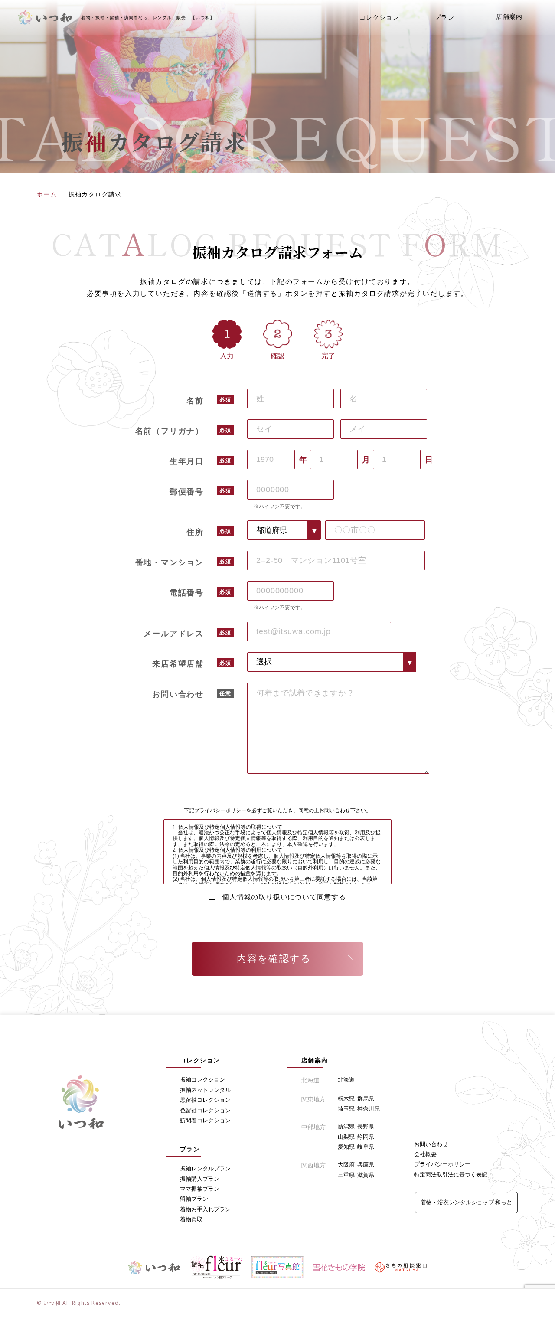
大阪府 (346, 1164)
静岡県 (365, 1137)
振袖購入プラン (199, 1179)
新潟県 (346, 1126)
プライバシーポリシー (442, 1164)
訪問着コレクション (205, 1120)
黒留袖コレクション (205, 1100)
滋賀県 (365, 1175)
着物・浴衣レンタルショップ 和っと (466, 1202)
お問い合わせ (178, 694)
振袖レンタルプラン (205, 1168)
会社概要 (425, 1154)
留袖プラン (194, 1199)
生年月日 (187, 461)
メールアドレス (174, 633)
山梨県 (346, 1137)
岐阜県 (365, 1146)
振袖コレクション (202, 1079)
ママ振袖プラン (199, 1189)
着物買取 (191, 1219)
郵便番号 (187, 491)
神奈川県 (368, 1108)
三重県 (346, 1175)
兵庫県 (365, 1164)
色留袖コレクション (205, 1110)
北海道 (346, 1079)
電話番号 (187, 592)
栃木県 (346, 1098)
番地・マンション (169, 562)
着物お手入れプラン (205, 1209)
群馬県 (365, 1098)
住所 (195, 531)
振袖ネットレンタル (205, 1090)
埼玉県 (346, 1108)
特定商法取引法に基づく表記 (450, 1174)
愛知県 (346, 1146)
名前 (195, 400)
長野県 (365, 1126)
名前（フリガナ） (169, 430)
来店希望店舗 (178, 663)
